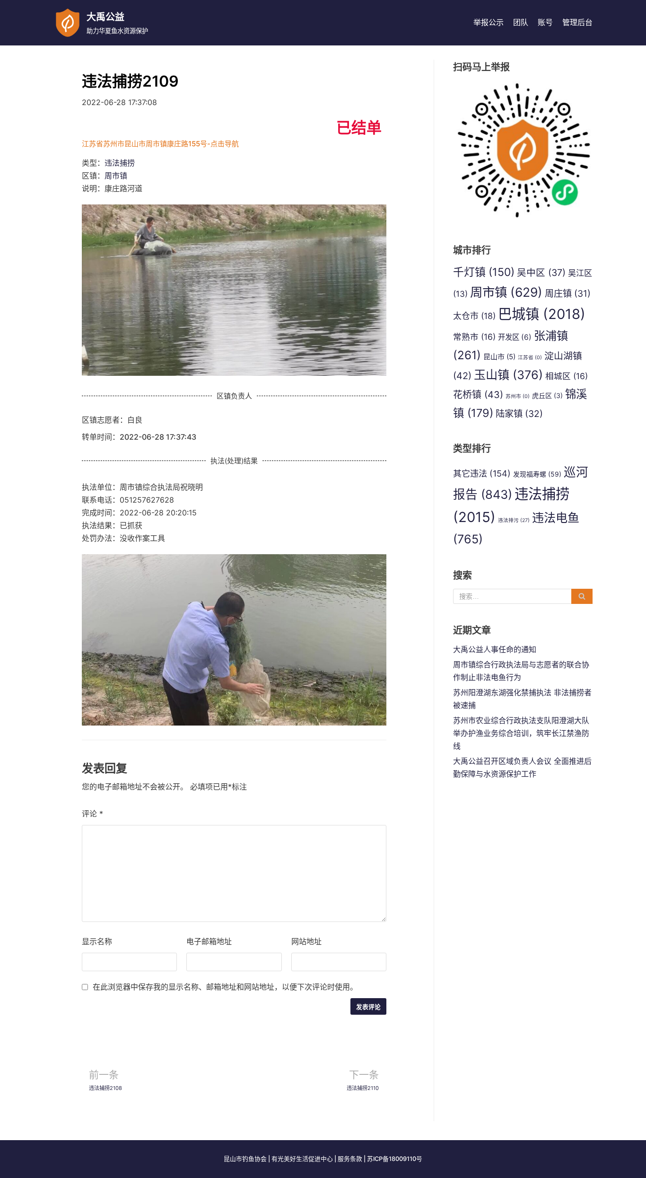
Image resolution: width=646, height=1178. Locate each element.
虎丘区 (547, 395)
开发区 (515, 337)
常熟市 (474, 337)
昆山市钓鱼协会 (245, 1158)
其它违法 (482, 473)
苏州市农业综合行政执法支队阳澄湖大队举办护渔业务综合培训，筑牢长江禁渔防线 (521, 733)
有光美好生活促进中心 (302, 1158)
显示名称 (97, 941)
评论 (92, 813)
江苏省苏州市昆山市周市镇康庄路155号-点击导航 (160, 143)
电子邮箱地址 (209, 941)
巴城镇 (541, 314)
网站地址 (306, 941)
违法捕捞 (120, 163)
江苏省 (530, 357)
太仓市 (474, 316)
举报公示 (488, 22)
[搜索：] (523, 596)
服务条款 (350, 1158)
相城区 (566, 376)
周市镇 (116, 175)
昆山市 (499, 356)
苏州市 (518, 396)
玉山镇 (508, 375)
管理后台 (577, 22)
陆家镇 (519, 413)
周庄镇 (568, 293)
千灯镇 (484, 272)
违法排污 (514, 520)
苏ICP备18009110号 (394, 1158)
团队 (520, 22)
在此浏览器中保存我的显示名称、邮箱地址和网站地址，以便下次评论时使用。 (225, 987)
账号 (545, 22)
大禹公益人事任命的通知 (494, 649)
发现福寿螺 (537, 474)
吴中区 (541, 272)
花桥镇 (478, 394)
